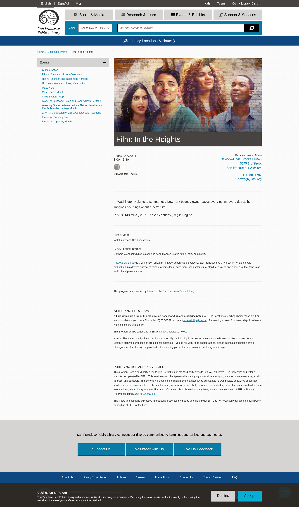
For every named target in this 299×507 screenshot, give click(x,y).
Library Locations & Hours (151, 41)
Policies (121, 477)
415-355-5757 (252, 174)
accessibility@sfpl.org (195, 320)
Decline (223, 495)
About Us (67, 477)
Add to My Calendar (117, 167)
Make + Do (48, 87)
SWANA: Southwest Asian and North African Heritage (71, 101)
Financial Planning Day (55, 117)
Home (40, 52)
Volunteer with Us (149, 449)
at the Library (125, 262)
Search (72, 28)
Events (44, 62)
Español (63, 3)
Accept (249, 495)
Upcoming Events (57, 52)
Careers (141, 477)
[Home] (48, 22)
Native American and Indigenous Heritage (65, 79)
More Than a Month (53, 92)
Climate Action (50, 70)
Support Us (101, 449)
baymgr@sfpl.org (250, 179)
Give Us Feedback (198, 449)
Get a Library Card (245, 3)
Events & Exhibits (190, 15)
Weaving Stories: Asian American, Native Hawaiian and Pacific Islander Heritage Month (72, 106)
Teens (221, 3)
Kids (207, 3)
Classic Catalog (212, 477)
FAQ (234, 477)
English (46, 3)
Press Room (162, 477)
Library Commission (95, 477)
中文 (79, 3)
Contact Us (187, 477)
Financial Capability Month (57, 121)
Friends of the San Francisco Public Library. (171, 291)
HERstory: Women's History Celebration (64, 83)
